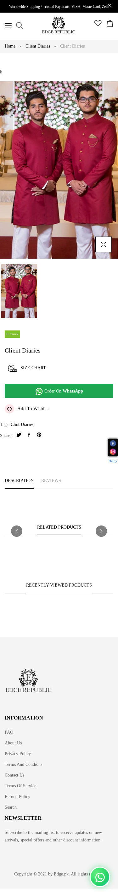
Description (19, 480)
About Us (13, 743)
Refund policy (17, 796)
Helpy (113, 460)
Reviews (51, 480)
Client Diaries (37, 46)
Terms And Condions (23, 764)
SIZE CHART (33, 367)
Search (11, 807)
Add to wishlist (33, 408)
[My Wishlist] (98, 25)
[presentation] (16, 531)
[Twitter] (18, 435)
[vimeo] (39, 435)
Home (10, 46)
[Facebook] (29, 435)
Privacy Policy (18, 753)
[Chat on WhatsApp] (100, 877)
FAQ (9, 732)
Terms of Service (20, 785)
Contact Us (14, 775)
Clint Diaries (22, 424)
